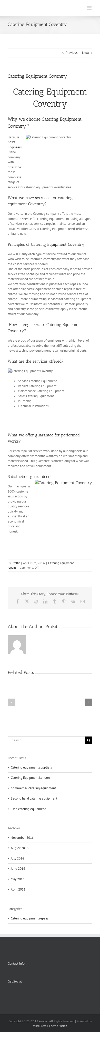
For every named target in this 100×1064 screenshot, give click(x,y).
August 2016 (19, 848)
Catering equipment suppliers (31, 767)
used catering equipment (28, 809)
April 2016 (18, 889)
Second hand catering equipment (34, 798)
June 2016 (18, 868)
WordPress (39, 1026)
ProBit (16, 563)
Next (85, 52)
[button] (11, 702)
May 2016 (17, 879)
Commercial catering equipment (33, 788)
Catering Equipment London (30, 777)
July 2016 (17, 858)
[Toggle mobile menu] (89, 8)
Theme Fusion (58, 1026)
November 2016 (22, 837)
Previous (71, 52)
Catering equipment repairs (29, 918)
